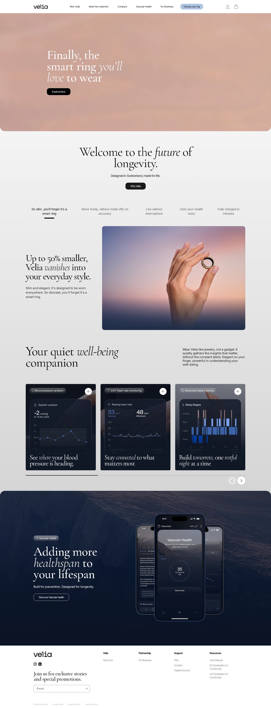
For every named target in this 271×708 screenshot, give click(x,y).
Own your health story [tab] (191, 211)
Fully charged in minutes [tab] (228, 211)
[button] (241, 481)
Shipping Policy (74, 704)
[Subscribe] (86, 688)
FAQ (176, 660)
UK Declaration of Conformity (219, 675)
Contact (178, 665)
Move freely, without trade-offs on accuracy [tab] (105, 211)
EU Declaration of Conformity (219, 667)
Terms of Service (91, 704)
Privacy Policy (58, 704)
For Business (145, 660)
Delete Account (182, 670)
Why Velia (135, 186)
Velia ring (44, 704)
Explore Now (58, 91)
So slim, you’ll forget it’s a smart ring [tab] (49, 211)
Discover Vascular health (51, 597)
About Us (108, 660)
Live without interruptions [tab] (154, 211)
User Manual (216, 660)
